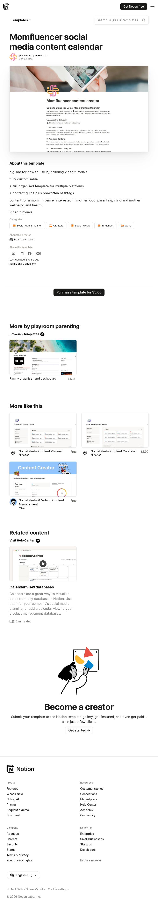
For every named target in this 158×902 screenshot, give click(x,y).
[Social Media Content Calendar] (115, 430)
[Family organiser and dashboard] (43, 357)
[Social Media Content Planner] (43, 430)
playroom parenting (33, 55)
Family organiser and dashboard (32, 378)
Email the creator (24, 239)
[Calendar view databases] (43, 563)
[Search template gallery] (143, 20)
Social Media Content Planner (40, 451)
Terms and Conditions (22, 263)
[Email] (38, 253)
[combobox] (121, 20)
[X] (13, 253)
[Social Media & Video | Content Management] (43, 479)
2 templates (26, 58)
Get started (79, 730)
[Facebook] (29, 253)
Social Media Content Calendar (113, 451)
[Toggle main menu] (152, 6)
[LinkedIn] (21, 253)
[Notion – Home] (6, 6)
